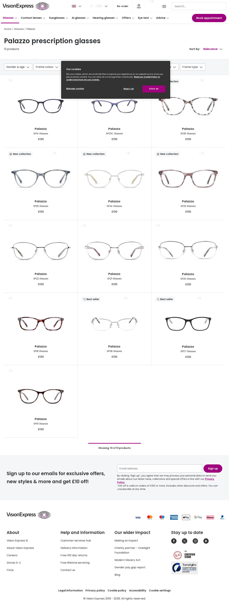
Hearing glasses (104, 18)
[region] (115, 80)
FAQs (10, 570)
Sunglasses (57, 18)
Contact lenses (31, 18)
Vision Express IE (17, 540)
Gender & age (15, 67)
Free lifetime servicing (75, 563)
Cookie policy (117, 590)
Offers (126, 18)
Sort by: (194, 49)
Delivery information (74, 548)
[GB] (77, 6)
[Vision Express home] (32, 514)
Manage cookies (75, 88)
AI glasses (78, 18)
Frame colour (44, 67)
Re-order (122, 6)
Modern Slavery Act (127, 560)
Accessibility (137, 590)
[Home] (26, 6)
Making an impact (126, 540)
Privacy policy (95, 590)
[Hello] (99, 6)
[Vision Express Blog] (206, 541)
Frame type (190, 67)
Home (7, 29)
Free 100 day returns (74, 555)
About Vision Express (20, 548)
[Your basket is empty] (164, 6)
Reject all (129, 88)
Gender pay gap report (130, 567)
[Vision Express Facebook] (174, 541)
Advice (160, 18)
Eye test (143, 18)
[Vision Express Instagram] (195, 541)
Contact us (68, 570)
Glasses (8, 18)
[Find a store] (138, 6)
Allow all (153, 88)
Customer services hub (76, 540)
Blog (117, 575)
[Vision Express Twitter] (184, 541)
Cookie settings (160, 590)
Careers (12, 555)
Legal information (70, 590)
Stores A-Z (14, 563)
